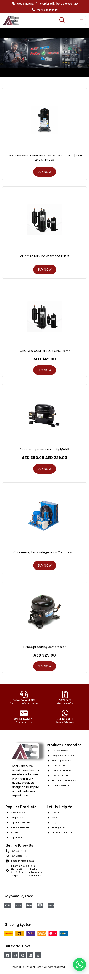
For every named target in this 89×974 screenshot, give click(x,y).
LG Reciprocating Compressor (44, 647)
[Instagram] (15, 955)
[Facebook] (7, 955)
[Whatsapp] (38, 955)
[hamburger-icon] (81, 20)
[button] (79, 964)
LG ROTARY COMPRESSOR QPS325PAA (45, 351)
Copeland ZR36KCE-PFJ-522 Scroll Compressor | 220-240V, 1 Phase (44, 157)
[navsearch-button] (62, 20)
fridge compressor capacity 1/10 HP (44, 449)
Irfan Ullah (72, 967)
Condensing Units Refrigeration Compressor (44, 552)
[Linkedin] (30, 955)
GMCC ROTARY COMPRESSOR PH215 (44, 256)
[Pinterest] (22, 955)
